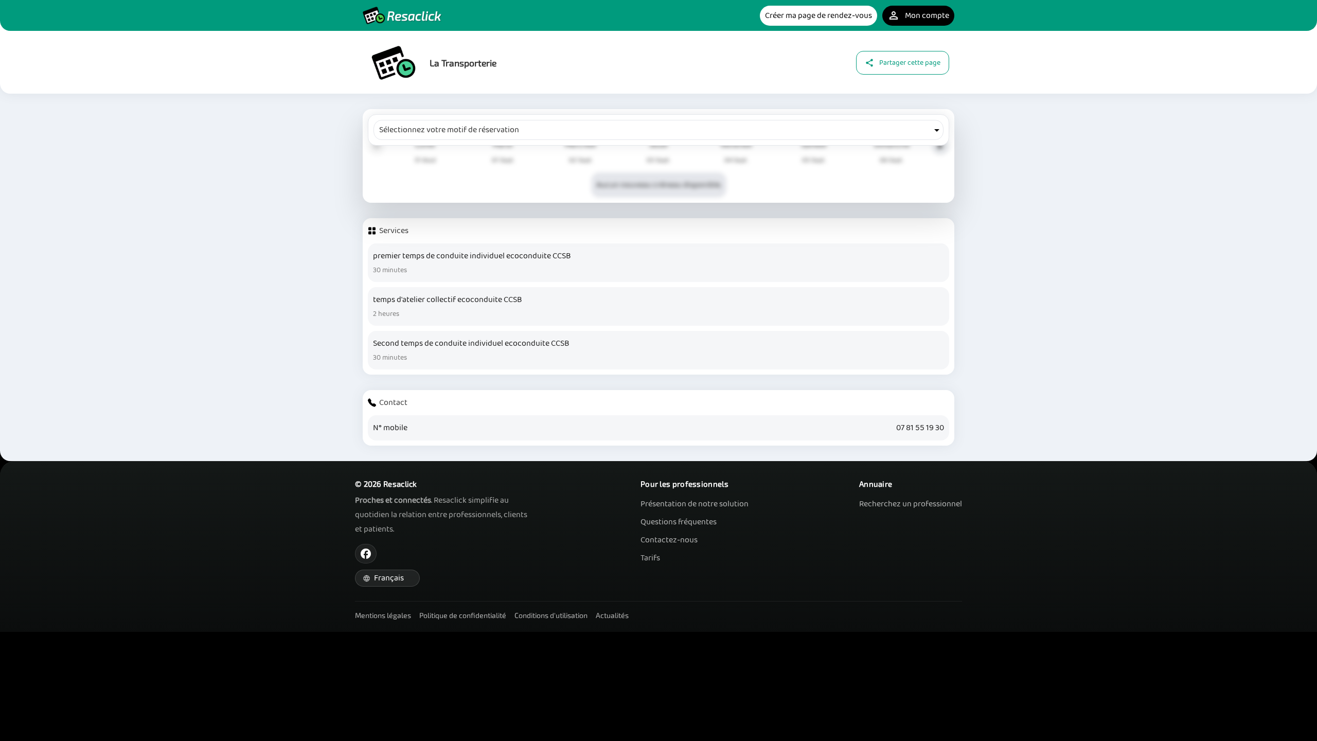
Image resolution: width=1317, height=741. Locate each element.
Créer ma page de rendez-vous (818, 15)
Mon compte (918, 15)
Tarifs (650, 558)
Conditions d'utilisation (551, 615)
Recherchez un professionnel (910, 504)
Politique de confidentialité (462, 615)
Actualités (612, 615)
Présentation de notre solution (694, 504)
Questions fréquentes (678, 522)
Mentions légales (383, 615)
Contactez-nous (669, 540)
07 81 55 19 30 (920, 427)
